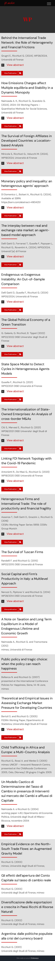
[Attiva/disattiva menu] (49, 4)
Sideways (35, 958)
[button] (27, 65)
